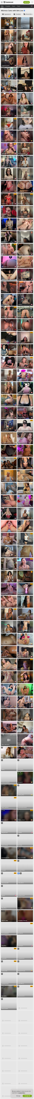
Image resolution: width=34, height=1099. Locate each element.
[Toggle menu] (2, 2)
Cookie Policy (21, 1092)
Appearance (7, 14)
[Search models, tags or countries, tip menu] (31, 6)
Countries (18, 14)
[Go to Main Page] (10, 2)
